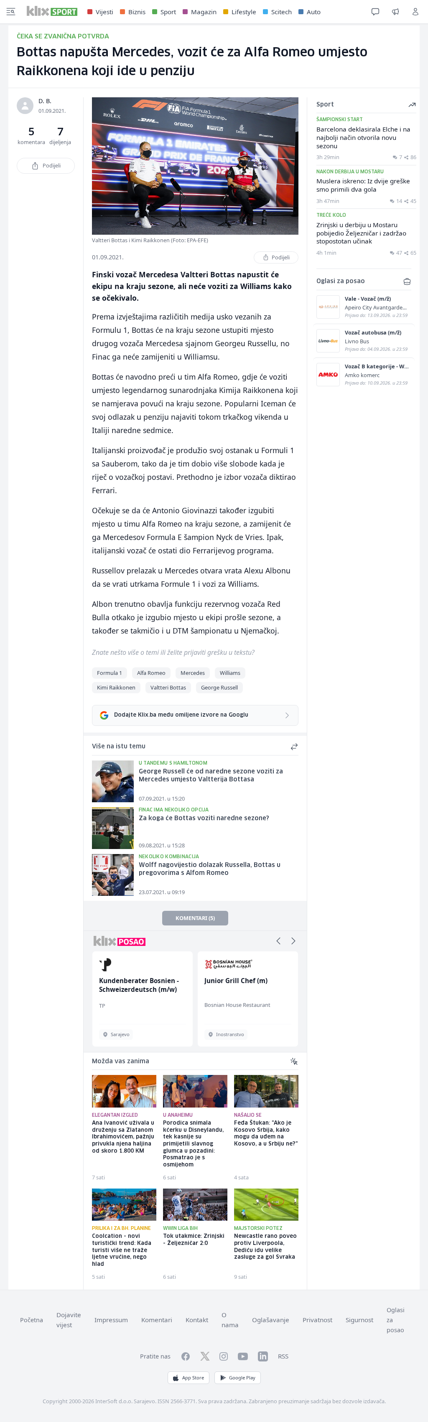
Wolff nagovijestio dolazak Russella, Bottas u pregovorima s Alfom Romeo (209, 869)
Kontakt (197, 1320)
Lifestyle (244, 12)
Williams (230, 673)
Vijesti (104, 12)
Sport (168, 12)
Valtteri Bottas (168, 687)
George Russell (219, 687)
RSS (283, 1356)
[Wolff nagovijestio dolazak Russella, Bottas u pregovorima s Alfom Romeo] (113, 875)
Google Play (242, 1377)
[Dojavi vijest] (395, 11)
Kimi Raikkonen (116, 687)
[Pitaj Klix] (375, 11)
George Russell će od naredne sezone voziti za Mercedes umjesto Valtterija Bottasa (211, 776)
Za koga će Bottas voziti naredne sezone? (204, 818)
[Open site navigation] (11, 12)
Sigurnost (359, 1320)
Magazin (204, 12)
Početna (31, 1320)
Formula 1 (109, 673)
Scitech (281, 12)
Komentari (156, 1320)
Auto (314, 12)
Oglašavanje (270, 1320)
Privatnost (317, 1320)
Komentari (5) (195, 918)
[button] (278, 941)
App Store (193, 1377)
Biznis (136, 12)
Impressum (111, 1320)
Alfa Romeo (151, 673)
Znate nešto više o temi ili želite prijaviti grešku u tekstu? (173, 652)
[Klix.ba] (52, 11)
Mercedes (193, 673)
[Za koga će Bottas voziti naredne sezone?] (113, 828)
